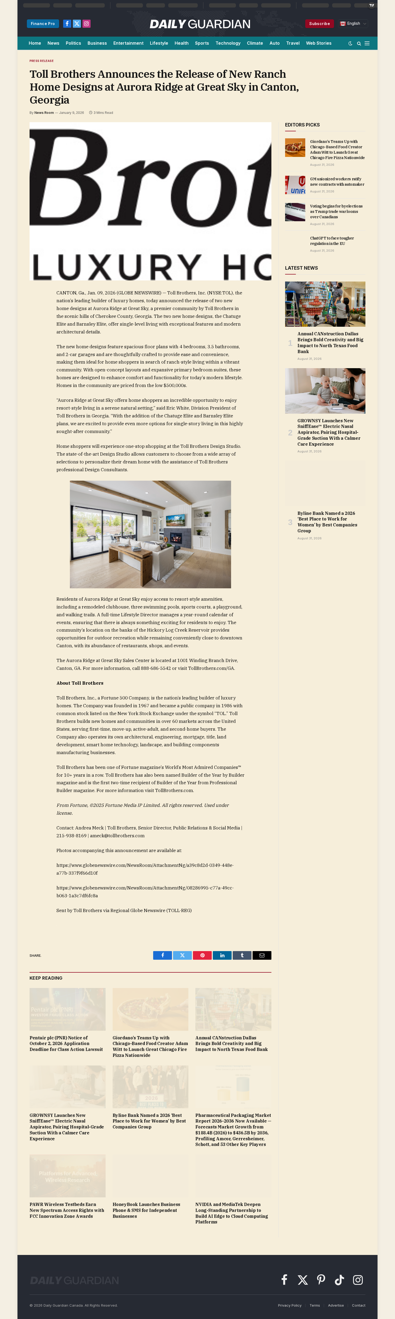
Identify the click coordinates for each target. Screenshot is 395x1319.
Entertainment (128, 43)
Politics (73, 43)
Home (35, 43)
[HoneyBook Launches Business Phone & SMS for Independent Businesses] (151, 1176)
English (353, 23)
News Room (44, 113)
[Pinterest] (35, 343)
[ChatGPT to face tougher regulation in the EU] (295, 244)
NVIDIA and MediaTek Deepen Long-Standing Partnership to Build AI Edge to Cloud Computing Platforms (231, 1213)
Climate (255, 43)
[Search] (359, 43)
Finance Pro (43, 23)
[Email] (35, 356)
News (53, 43)
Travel (293, 43)
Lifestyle (159, 43)
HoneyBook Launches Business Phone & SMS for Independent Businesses (146, 1210)
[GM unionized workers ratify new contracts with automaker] (295, 185)
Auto (275, 43)
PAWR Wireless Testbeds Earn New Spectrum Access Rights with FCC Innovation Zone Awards (67, 1210)
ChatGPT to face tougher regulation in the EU (332, 241)
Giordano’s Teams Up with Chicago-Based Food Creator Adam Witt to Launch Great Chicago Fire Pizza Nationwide (150, 1046)
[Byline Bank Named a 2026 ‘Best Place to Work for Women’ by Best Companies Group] (151, 1086)
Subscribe (319, 23)
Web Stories (319, 43)
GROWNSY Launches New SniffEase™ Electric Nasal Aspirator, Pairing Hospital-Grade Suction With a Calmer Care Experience (67, 1127)
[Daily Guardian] (200, 24)
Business (97, 43)
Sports (202, 43)
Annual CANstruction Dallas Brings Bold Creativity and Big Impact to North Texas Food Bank (231, 1043)
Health (182, 43)
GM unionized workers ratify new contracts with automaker (337, 182)
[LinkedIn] (35, 331)
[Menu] (367, 43)
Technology (228, 43)
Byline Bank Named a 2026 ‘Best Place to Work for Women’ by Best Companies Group (149, 1121)
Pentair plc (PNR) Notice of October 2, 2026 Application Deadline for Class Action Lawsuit (66, 1043)
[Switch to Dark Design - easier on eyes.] (350, 43)
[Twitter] (35, 319)
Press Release (42, 61)
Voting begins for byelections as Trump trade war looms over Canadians (336, 211)
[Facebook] (35, 306)
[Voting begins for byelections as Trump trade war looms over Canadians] (295, 212)
